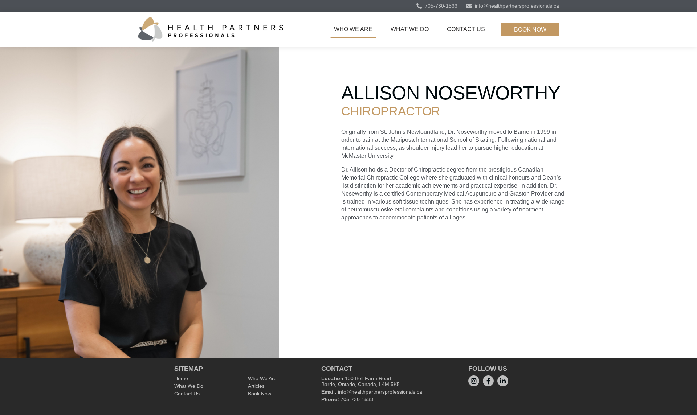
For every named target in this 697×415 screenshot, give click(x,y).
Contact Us (466, 29)
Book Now (530, 29)
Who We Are (353, 29)
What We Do (410, 29)
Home (181, 378)
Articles (256, 386)
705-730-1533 (441, 6)
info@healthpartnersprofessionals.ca (517, 6)
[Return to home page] (210, 29)
